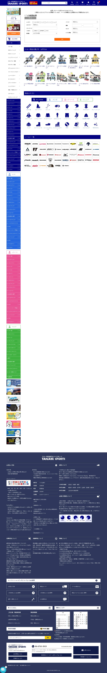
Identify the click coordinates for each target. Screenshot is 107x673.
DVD (9, 162)
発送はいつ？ (43, 586)
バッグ (28, 127)
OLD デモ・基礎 (12, 64)
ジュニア (55, 22)
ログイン (13, 22)
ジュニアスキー (11, 86)
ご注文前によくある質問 (14, 592)
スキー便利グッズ (12, 372)
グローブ (10, 114)
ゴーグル (10, 110)
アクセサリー (11, 243)
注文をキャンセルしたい (14, 623)
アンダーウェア (11, 141)
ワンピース (10, 131)
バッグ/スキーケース (13, 145)
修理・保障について (13, 599)
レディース (48, 22)
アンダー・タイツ (12, 354)
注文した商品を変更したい (14, 616)
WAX (9, 226)
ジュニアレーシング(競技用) (12, 376)
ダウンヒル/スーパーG (13, 68)
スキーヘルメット (12, 351)
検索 (66, 3)
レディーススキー (12, 82)
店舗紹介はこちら (17, 658)
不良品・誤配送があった (37, 619)
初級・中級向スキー (12, 89)
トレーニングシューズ (47, 128)
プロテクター (11, 121)
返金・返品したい (35, 623)
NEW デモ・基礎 (12, 61)
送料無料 (42, 30)
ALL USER (36, 22)
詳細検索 (72, 4)
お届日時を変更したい (13, 619)
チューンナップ (96, 109)
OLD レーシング (12, 53)
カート (98, 3)
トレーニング (11, 159)
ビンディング (11, 100)
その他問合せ (43, 599)
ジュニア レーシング (13, 57)
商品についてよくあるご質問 (79, 592)
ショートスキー (11, 75)
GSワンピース (57, 118)
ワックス (10, 148)
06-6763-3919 (41, 646)
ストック (10, 107)
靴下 (9, 358)
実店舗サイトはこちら (86, 656)
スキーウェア (11, 124)
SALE (47, 30)
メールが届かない (76, 586)
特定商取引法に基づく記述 (13, 665)
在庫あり (36, 30)
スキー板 (10, 42)
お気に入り (88, 4)
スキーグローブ (11, 347)
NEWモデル (96, 127)
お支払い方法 (11, 586)
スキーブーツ (11, 103)
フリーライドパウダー (13, 71)
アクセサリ (10, 166)
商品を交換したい (35, 616)
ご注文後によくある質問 (46, 592)
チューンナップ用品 (12, 152)
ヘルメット (10, 117)
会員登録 (13, 33)
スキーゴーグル (11, 344)
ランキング (82, 4)
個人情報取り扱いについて (25, 665)
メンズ (42, 22)
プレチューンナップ (12, 97)
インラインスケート (12, 155)
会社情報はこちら (17, 654)
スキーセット (11, 93)
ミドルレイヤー (11, 128)
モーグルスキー (11, 79)
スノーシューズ (11, 365)
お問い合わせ (87, 650)
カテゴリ (77, 4)
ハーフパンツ (11, 135)
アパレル (10, 169)
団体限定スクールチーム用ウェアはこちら (51, 655)
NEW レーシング (12, 50)
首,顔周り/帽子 (11, 138)
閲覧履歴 (94, 4)
